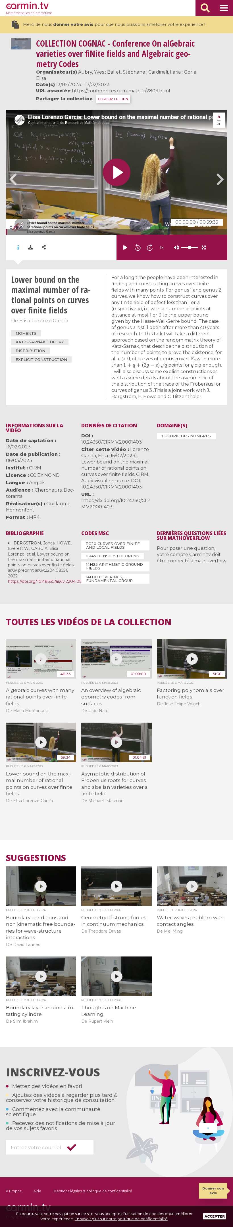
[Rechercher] (205, 8)
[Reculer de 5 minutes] (138, 247)
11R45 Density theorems (112, 556)
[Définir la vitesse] (175, 247)
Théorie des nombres (186, 436)
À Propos (13, 1190)
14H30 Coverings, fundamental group (109, 579)
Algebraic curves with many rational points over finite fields (40, 696)
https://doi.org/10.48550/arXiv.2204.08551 (48, 581)
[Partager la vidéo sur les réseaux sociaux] (43, 247)
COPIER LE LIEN (113, 99)
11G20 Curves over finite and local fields (113, 545)
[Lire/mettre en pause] (125, 247)
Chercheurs (48, 490)
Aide (37, 1190)
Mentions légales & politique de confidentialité (92, 1190)
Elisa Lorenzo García (43, 320)
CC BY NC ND (45, 475)
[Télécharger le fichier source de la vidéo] (30, 247)
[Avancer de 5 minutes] (150, 247)
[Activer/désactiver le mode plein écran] (203, 247)
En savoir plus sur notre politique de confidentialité (121, 1218)
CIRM (35, 468)
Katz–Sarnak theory (40, 342)
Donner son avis (213, 1190)
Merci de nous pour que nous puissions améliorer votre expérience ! (114, 24)
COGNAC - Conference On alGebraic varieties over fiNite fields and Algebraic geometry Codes (115, 54)
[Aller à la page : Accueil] (27, 5)
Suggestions (36, 858)
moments (26, 333)
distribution (30, 350)
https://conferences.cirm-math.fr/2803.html (121, 90)
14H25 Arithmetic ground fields (114, 566)
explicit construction (41, 359)
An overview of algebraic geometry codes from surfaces (111, 696)
